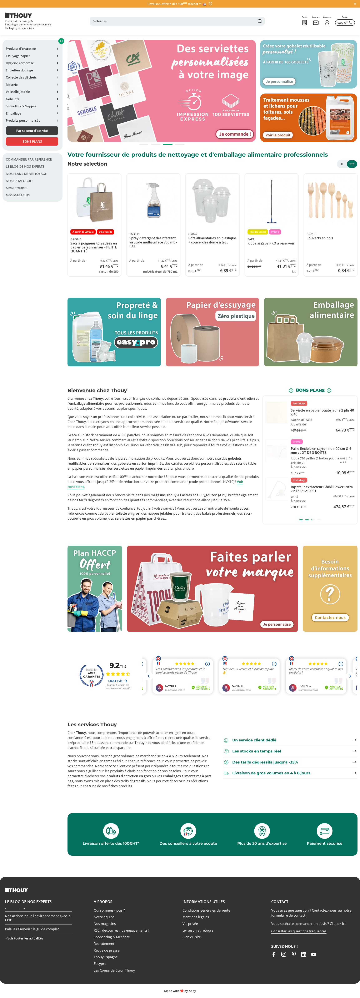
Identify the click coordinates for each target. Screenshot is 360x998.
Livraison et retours (197, 930)
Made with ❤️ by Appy (180, 991)
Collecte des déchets (21, 77)
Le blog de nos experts (25, 167)
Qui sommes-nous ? (109, 910)
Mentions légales (195, 917)
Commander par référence (29, 159)
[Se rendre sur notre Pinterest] (293, 954)
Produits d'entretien (21, 48)
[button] (144, 144)
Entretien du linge (19, 70)
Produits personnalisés (23, 120)
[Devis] (305, 23)
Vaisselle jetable (18, 92)
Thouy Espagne (106, 957)
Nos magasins (18, 195)
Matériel (12, 84)
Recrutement (104, 943)
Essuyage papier (18, 56)
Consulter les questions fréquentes (298, 931)
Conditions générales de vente (206, 910)
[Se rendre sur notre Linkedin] (303, 954)
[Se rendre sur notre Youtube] (313, 954)
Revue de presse (107, 950)
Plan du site (191, 937)
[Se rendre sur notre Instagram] (283, 954)
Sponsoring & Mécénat (112, 937)
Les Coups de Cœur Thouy (114, 970)
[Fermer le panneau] (355, 4)
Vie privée (190, 923)
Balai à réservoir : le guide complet (32, 908)
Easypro (100, 963)
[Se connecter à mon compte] (327, 23)
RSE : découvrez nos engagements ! (121, 930)
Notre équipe (104, 917)
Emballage (13, 113)
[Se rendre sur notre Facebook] (273, 954)
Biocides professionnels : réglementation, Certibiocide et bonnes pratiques (37, 932)
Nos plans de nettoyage (26, 174)
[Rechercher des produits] (259, 21)
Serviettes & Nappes (21, 106)
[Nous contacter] (315, 23)
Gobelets (12, 99)
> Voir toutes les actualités (24, 938)
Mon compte (16, 188)
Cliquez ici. (338, 923)
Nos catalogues (19, 181)
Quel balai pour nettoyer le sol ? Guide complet (35, 919)
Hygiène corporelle (20, 63)
